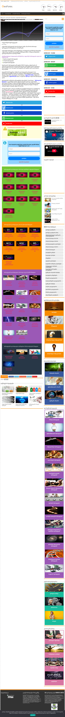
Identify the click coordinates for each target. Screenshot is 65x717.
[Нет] (63, 713)
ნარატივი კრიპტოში (56, 203)
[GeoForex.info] (7, 6)
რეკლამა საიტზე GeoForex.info (34, 1)
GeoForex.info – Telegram (49, 53)
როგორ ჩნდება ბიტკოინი (57, 213)
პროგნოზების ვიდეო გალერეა (53, 144)
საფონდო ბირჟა (54, 667)
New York (55, 10)
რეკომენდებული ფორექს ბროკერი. (16, 127)
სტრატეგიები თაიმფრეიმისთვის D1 (8, 236)
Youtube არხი (8, 123)
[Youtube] (64, 1)
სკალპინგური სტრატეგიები (54, 460)
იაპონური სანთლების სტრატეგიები (35, 283)
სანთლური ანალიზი (54, 373)
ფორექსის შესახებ (16, 13)
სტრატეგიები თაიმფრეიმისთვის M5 (35, 249)
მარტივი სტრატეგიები (54, 419)
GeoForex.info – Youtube (49, 88)
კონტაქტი (26, 1)
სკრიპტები (54, 312)
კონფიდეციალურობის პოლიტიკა (17, 1)
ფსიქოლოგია (54, 607)
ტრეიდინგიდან (9, 91)
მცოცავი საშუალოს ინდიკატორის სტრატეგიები (8, 311)
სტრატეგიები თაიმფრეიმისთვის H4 (35, 236)
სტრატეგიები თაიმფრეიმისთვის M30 (22, 249)
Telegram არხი (9, 102)
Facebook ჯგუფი (9, 107)
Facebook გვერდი (9, 113)
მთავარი (3, 17)
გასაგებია (33, 715)
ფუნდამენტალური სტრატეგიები (54, 433)
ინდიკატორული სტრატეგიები (54, 446)
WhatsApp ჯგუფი (9, 118)
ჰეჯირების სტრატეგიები (54, 503)
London (49, 10)
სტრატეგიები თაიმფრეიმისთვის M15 (8, 249)
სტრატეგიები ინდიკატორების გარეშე (22, 325)
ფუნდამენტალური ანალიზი (54, 387)
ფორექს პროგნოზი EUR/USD (51, 118)
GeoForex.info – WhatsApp (49, 62)
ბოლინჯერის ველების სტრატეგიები (9, 283)
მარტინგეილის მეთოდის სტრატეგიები (34, 298)
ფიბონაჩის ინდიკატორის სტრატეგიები (35, 325)
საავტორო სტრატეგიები (54, 574)
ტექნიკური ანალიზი (54, 400)
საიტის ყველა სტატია (25, 13)
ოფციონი (6, 379)
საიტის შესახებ (8, 13)
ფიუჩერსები (54, 681)
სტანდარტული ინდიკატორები (54, 353)
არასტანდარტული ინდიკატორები (54, 340)
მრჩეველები (54, 326)
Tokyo (43, 10)
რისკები (54, 621)
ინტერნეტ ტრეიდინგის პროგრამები (7, 394)
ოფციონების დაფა (20, 393)
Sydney (60, 10)
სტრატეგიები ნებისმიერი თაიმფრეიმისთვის (8, 263)
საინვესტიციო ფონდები (54, 654)
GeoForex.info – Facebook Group (51, 70)
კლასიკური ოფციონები (10, 17)
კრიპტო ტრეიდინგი (50, 196)
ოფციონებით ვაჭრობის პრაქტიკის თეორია (21, 405)
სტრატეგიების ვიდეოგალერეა (53, 128)
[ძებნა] (63, 19)
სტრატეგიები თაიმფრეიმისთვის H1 (22, 236)
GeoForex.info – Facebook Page (50, 79)
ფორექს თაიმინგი (54, 593)
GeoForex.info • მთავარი (2, 13)
